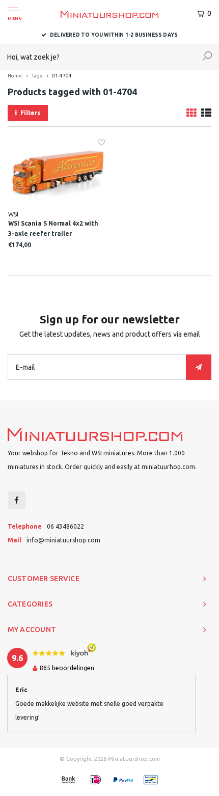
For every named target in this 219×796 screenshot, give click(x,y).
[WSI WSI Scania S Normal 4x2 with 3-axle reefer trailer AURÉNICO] (56, 174)
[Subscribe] (198, 367)
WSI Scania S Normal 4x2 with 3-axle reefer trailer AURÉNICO (53, 229)
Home (15, 75)
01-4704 (62, 75)
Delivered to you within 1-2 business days (114, 35)
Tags (37, 75)
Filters (30, 112)
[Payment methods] (68, 779)
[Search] (207, 57)
